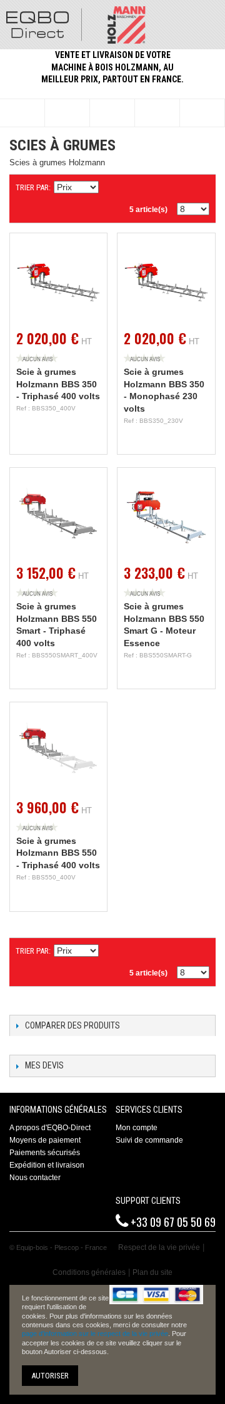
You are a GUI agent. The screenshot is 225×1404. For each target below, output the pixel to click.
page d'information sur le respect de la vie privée (95, 1333)
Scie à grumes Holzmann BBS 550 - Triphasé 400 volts (58, 853)
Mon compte (137, 1127)
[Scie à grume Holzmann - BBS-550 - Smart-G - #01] (166, 516)
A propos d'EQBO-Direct (50, 1127)
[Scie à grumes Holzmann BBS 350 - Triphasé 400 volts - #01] (58, 282)
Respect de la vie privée (159, 1247)
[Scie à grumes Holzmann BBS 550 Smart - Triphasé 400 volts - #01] (58, 516)
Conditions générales (89, 1272)
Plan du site (152, 1272)
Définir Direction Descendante (110, 187)
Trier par (32, 187)
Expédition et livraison (46, 1165)
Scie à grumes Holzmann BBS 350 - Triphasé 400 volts (58, 384)
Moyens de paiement (45, 1140)
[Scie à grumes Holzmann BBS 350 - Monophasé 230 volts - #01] (166, 282)
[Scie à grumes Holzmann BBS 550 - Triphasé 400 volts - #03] (58, 751)
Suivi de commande (149, 1140)
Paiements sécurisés (44, 1152)
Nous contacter (35, 1177)
